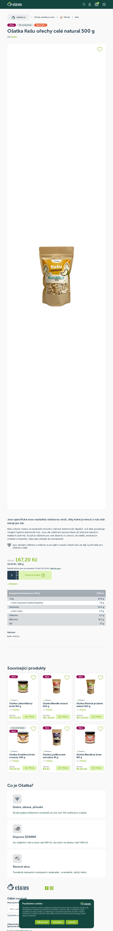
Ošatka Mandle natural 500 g (55, 705)
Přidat (31, 717)
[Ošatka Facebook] (47, 888)
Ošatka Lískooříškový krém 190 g (21, 705)
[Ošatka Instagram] (51, 888)
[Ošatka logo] (14, 4)
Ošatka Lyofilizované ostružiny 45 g (54, 756)
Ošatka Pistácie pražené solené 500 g (89, 705)
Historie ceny (55, 568)
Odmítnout (57, 922)
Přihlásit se (90, 4)
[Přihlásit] (99, 49)
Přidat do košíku (32, 575)
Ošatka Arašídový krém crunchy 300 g (22, 756)
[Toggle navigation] (104, 4)
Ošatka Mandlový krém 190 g (88, 756)
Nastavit (71, 922)
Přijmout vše (42, 922)
